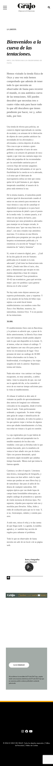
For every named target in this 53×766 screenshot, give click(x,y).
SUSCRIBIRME (19, 665)
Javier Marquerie (31, 562)
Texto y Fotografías (32, 560)
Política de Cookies (32, 745)
